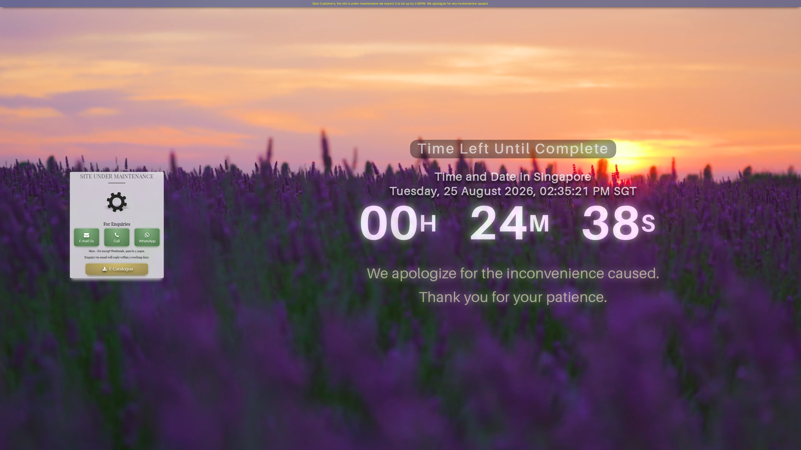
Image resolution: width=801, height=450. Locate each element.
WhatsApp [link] (147, 241)
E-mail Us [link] (86, 241)
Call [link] (117, 241)
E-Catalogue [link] (121, 268)
